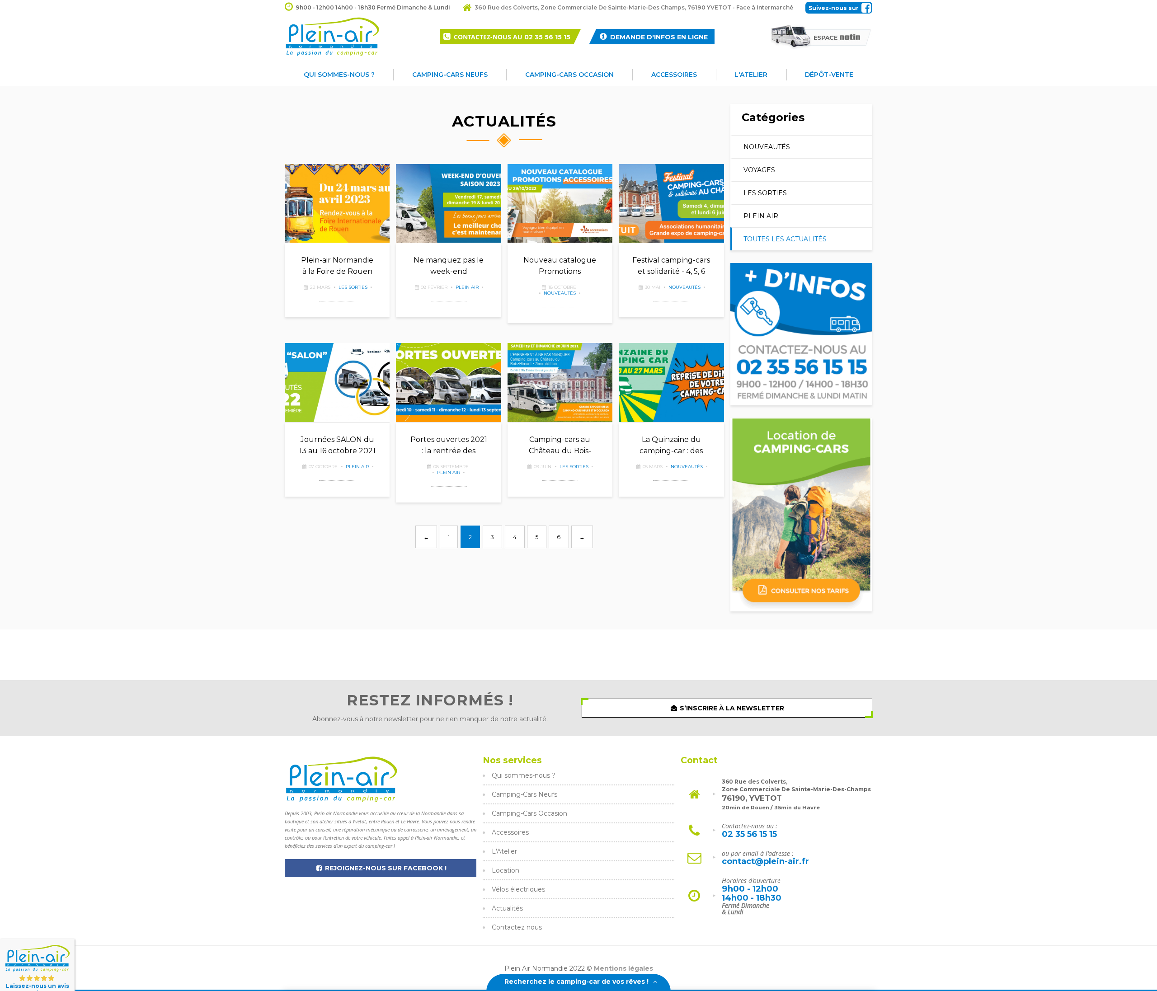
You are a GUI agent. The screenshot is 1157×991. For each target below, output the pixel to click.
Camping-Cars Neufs (450, 74)
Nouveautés (560, 293)
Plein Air (467, 287)
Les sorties (353, 287)
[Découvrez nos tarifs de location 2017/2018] (801, 515)
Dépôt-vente (829, 74)
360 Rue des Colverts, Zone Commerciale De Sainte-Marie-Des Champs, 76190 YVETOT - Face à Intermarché (634, 7)
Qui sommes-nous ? (339, 74)
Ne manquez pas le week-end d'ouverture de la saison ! (449, 266)
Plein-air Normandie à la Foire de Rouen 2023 (337, 266)
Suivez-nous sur (834, 8)
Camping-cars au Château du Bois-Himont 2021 (560, 446)
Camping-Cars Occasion (569, 74)
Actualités (507, 908)
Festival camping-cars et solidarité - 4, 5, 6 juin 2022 (671, 266)
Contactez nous (517, 927)
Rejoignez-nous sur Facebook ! (385, 868)
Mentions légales (623, 968)
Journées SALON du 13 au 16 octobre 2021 (337, 445)
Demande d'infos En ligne (658, 37)
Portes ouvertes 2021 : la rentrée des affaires (448, 446)
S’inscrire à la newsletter (731, 708)
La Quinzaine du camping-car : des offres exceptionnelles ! (671, 446)
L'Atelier (750, 74)
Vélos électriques (518, 889)
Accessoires (674, 74)
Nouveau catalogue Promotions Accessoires (559, 266)
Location (505, 870)
